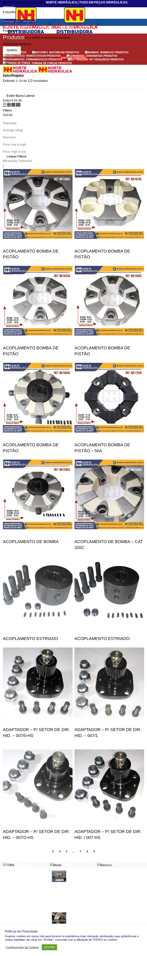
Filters (7, 110)
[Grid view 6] (18, 105)
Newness (9, 137)
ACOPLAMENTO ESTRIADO (30, 638)
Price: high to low (14, 151)
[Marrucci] (104, 865)
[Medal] (55, 865)
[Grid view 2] (9, 105)
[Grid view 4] (13, 105)
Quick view (7, 243)
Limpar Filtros (17, 156)
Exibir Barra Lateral (20, 95)
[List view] (5, 105)
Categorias (11, 47)
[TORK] (9, 865)
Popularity (10, 123)
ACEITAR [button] (49, 947)
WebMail (9, 7)
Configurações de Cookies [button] (22, 947)
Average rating (13, 130)
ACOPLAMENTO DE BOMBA (31, 541)
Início (7, 76)
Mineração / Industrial (17, 160)
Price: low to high (14, 144)
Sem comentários (79, 904)
